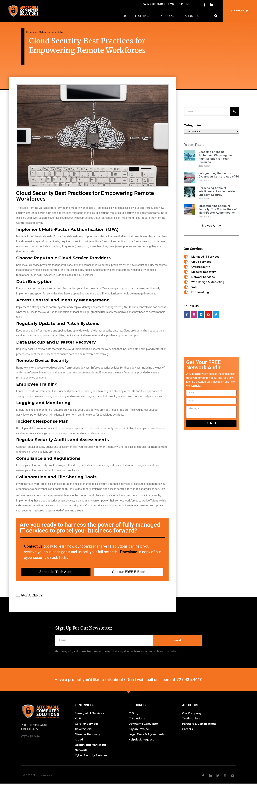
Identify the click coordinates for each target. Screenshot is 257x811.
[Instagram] (194, 314)
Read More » (204, 166)
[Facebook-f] (204, 5)
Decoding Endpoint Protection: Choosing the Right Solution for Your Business (215, 157)
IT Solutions (136, 718)
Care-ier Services (86, 723)
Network (81, 750)
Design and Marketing (90, 745)
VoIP (78, 718)
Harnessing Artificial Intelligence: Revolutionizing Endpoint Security (217, 191)
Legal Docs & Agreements (146, 734)
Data (60, 32)
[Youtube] (208, 314)
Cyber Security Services (91, 755)
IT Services (143, 16)
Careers (187, 729)
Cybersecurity (47, 32)
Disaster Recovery (87, 734)
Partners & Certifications (199, 723)
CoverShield (83, 729)
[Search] (234, 111)
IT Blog (133, 713)
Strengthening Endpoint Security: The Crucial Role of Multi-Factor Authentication (217, 209)
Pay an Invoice (138, 729)
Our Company (191, 713)
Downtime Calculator (143, 723)
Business (32, 32)
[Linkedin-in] (211, 5)
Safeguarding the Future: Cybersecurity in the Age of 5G (218, 174)
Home (124, 16)
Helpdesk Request (141, 739)
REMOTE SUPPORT (178, 3)
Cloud (79, 739)
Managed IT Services (89, 713)
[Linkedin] (201, 314)
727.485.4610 (155, 3)
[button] (216, 16)
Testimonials (191, 718)
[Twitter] (216, 314)
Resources (168, 16)
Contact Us (240, 11)
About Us (192, 16)
